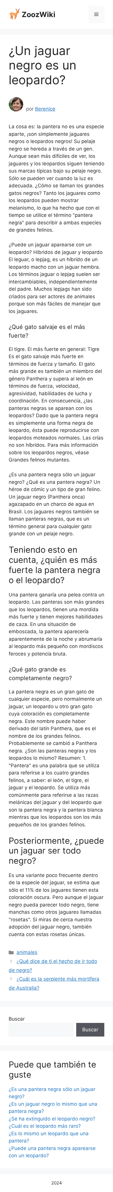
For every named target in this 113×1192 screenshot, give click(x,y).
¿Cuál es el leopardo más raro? (45, 1126)
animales (27, 952)
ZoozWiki (38, 14)
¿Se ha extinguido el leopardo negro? (52, 1119)
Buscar (17, 1019)
